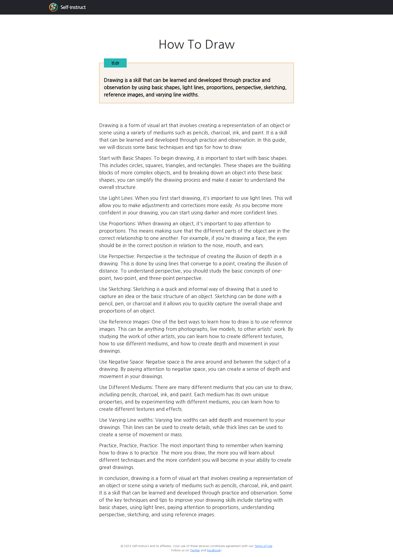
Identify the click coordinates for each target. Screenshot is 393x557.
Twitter (195, 550)
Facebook (214, 550)
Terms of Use (263, 545)
